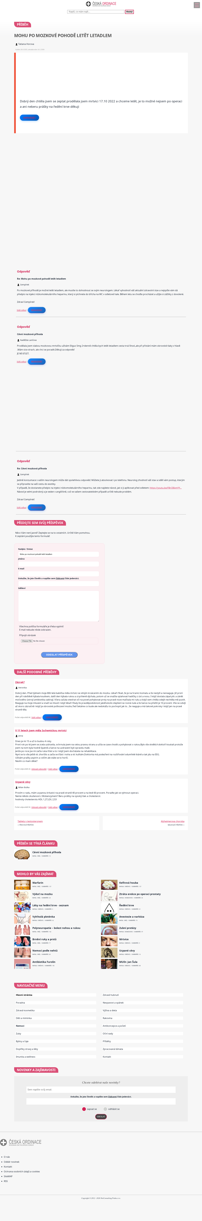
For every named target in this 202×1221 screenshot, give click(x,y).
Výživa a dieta (110, 1010)
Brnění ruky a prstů (44, 939)
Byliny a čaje (22, 1041)
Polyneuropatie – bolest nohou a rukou (56, 928)
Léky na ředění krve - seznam (50, 905)
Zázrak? (20, 682)
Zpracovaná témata (113, 1049)
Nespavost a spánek (113, 1002)
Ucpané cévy (22, 782)
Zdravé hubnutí (111, 994)
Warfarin (37, 882)
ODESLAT (101, 1117)
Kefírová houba (128, 882)
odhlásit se (114, 1109)
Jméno (21, 558)
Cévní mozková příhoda (46, 852)
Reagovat (36, 310)
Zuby (18, 1033)
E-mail (21, 568)
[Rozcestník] (197, 5)
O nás (7, 1156)
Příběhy (107, 1041)
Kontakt (107, 1056)
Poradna (20, 1002)
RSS (6, 1181)
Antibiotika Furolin (43, 962)
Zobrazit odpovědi (38, 769)
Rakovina (107, 1018)
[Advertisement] (98, 72)
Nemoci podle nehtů (45, 950)
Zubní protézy (127, 928)
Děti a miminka (24, 1018)
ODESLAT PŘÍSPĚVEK (59, 654)
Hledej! (129, 12)
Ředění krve (126, 905)
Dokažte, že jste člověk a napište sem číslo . (48, 578)
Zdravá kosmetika (25, 1010)
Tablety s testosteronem (30, 821)
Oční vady (108, 1033)
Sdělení (21, 588)
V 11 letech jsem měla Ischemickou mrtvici (41, 730)
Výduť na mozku (42, 894)
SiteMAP (8, 1176)
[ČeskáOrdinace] (101, 7)
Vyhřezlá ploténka (43, 916)
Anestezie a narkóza (131, 916)
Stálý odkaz (21, 310)
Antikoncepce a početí (114, 1025)
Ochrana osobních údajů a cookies (22, 1171)
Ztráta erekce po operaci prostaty (140, 894)
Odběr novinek (11, 1161)
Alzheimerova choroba (172, 821)
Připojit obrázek (27, 635)
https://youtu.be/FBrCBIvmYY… (166, 487)
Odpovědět (29, 118)
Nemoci (20, 1025)
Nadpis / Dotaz (25, 549)
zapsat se (91, 1109)
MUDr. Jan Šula (128, 962)
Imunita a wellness (25, 1056)
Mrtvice (124, 939)
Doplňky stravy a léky (27, 1049)
